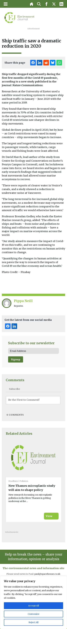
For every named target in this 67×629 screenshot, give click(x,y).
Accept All (33, 605)
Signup (15, 359)
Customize (33, 614)
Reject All (33, 622)
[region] (33, 602)
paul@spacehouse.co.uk (47, 574)
